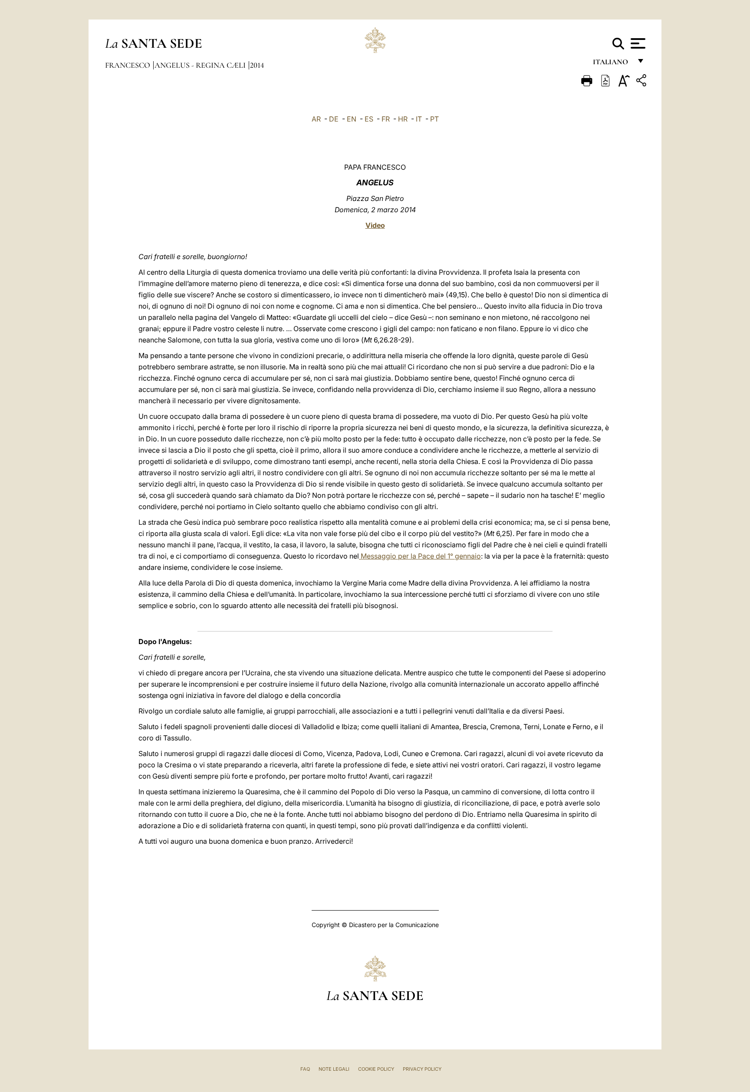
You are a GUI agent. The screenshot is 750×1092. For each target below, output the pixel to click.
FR (386, 119)
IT (419, 119)
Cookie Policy (376, 1069)
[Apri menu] (636, 43)
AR (316, 119)
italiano (612, 64)
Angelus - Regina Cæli (201, 65)
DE (334, 119)
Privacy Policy (422, 1069)
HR (403, 119)
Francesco (128, 65)
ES (369, 119)
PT (434, 119)
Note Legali (334, 1069)
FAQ (305, 1069)
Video (375, 225)
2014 (257, 65)
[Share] (642, 81)
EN (351, 119)
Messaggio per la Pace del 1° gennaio (420, 556)
